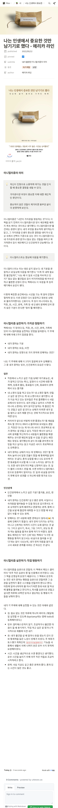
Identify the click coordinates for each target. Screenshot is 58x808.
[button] (8, 3)
